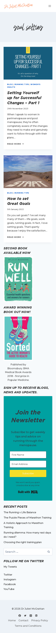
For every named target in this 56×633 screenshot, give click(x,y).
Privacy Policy (39, 620)
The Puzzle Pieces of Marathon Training (27, 517)
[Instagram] (30, 615)
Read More (15, 144)
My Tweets (10, 566)
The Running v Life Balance (20, 512)
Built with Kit (28, 492)
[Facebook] (19, 615)
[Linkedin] (36, 615)
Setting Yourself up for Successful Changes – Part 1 (24, 97)
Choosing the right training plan (23, 542)
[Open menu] (49, 6)
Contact (23, 620)
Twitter (8, 574)
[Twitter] (25, 615)
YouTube (9, 589)
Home (12, 620)
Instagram (10, 579)
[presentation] (28, 63)
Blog (10, 84)
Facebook (10, 584)
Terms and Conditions (28, 625)
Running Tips (21, 84)
